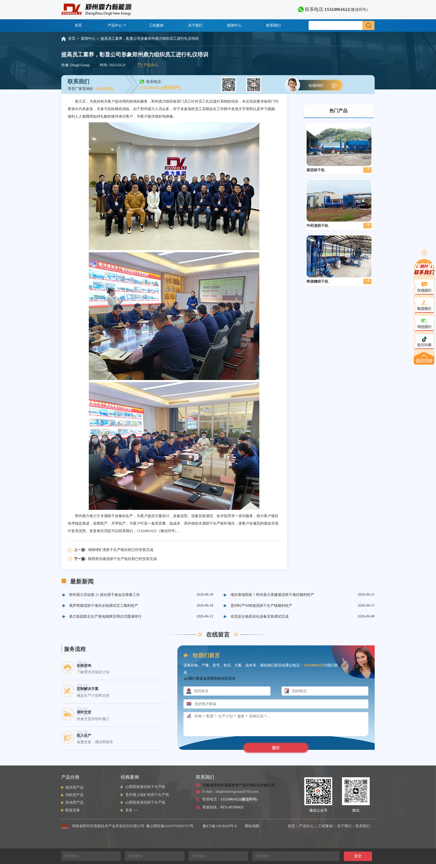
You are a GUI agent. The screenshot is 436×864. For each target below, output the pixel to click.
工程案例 (156, 25)
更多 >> (131, 810)
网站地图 (252, 826)
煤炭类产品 (74, 787)
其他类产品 (74, 802)
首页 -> (73, 38)
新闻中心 (234, 25)
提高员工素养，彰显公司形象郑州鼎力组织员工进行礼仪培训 (150, 38)
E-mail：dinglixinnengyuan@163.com (230, 791)
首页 (78, 25)
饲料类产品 (74, 795)
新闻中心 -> (90, 38)
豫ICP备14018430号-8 (220, 826)
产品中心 (115, 25)
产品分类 (70, 777)
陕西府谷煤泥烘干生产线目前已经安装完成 (122, 559)
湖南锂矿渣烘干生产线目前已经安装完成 (120, 550)
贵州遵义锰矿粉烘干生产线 (147, 795)
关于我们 (195, 25)
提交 (358, 856)
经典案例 (130, 777)
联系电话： (229, 799)
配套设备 (72, 810)
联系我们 (273, 25)
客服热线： (222, 807)
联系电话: (336, 9)
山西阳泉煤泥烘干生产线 (145, 787)
